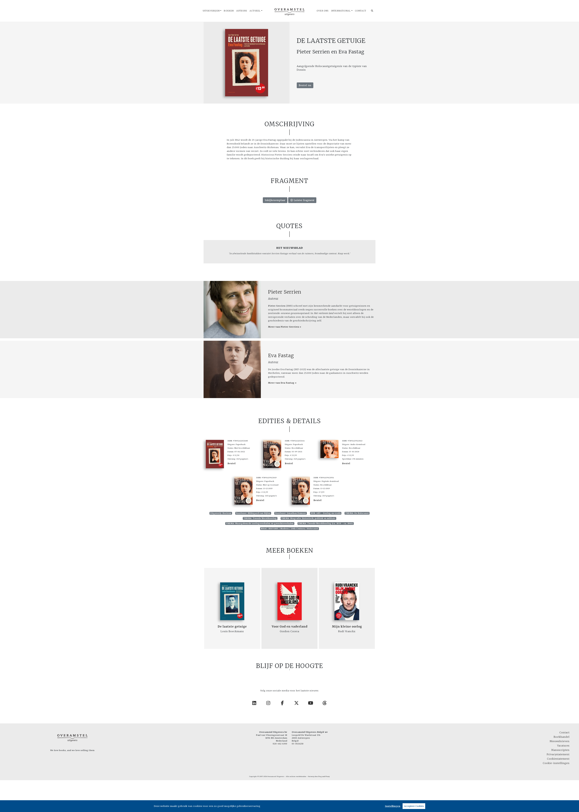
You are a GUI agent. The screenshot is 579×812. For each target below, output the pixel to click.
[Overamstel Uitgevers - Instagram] (268, 703)
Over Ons (323, 11)
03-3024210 (298, 743)
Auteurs (241, 11)
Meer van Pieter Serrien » (284, 326)
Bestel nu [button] (305, 85)
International (341, 11)
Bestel (232, 463)
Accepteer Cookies (414, 806)
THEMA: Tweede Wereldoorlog (260, 518)
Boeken (229, 11)
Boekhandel (562, 736)
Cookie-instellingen (556, 763)
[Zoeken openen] (372, 11)
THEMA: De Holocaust (357, 513)
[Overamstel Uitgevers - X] (296, 703)
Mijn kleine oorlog (347, 626)
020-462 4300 (280, 743)
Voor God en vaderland (289, 626)
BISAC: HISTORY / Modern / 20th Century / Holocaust (289, 528)
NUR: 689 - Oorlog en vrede (326, 513)
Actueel (255, 11)
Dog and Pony (324, 776)
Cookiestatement (558, 758)
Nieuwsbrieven (560, 741)
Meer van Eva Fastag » (282, 382)
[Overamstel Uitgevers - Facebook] (282, 703)
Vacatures (563, 745)
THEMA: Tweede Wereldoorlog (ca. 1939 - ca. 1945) (325, 523)
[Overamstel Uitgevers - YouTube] (310, 703)
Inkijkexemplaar (275, 200)
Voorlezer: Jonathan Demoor (290, 513)
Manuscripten (560, 749)
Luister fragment (303, 200)
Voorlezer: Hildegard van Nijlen (253, 513)
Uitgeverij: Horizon (220, 513)
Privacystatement (558, 754)
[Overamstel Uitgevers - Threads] (324, 703)
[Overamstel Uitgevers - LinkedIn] (254, 703)
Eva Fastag (281, 355)
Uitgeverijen (211, 11)
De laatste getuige (232, 626)
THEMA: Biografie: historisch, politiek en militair (308, 518)
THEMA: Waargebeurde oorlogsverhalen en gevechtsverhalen (260, 523)
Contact (360, 11)
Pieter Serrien (284, 292)
